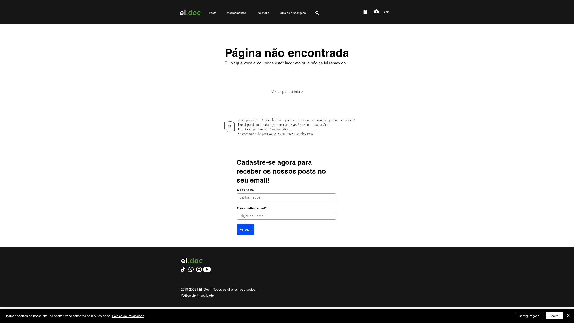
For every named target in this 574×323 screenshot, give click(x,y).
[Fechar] (568, 315)
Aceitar (554, 316)
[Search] (317, 13)
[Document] (365, 12)
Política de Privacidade (128, 316)
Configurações (529, 316)
